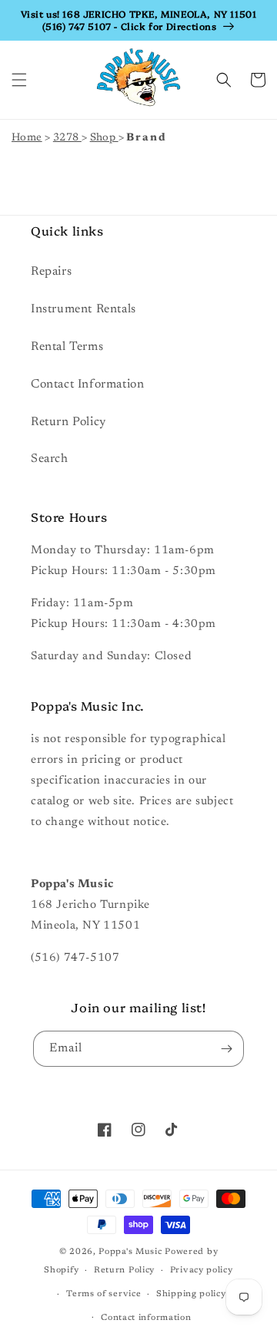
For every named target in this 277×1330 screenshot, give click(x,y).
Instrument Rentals (83, 309)
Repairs (51, 272)
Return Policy (68, 422)
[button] (19, 80)
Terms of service (103, 1294)
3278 (67, 138)
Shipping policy (191, 1294)
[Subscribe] (226, 1049)
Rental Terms (67, 347)
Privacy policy (201, 1270)
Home (27, 138)
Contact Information (87, 384)
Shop (104, 138)
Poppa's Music (130, 1252)
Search (49, 459)
